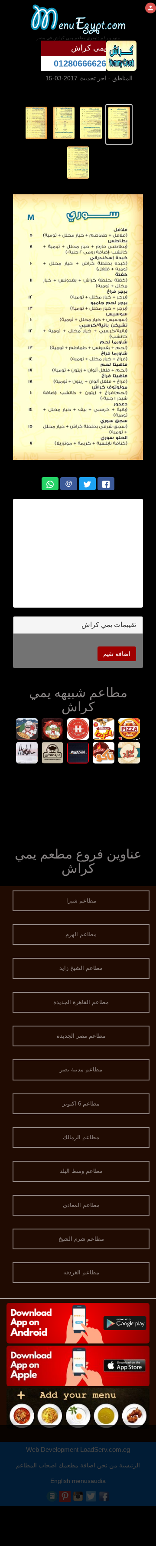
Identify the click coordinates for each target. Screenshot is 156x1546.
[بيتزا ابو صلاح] (129, 754)
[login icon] (150, 8)
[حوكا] (27, 754)
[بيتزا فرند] (129, 730)
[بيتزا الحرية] (104, 730)
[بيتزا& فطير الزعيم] (27, 730)
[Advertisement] (78, 803)
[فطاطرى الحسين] (78, 730)
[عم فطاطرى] (53, 754)
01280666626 (80, 63)
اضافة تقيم (116, 653)
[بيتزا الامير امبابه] (53, 730)
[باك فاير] (78, 754)
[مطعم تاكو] (104, 754)
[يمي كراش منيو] (119, 122)
